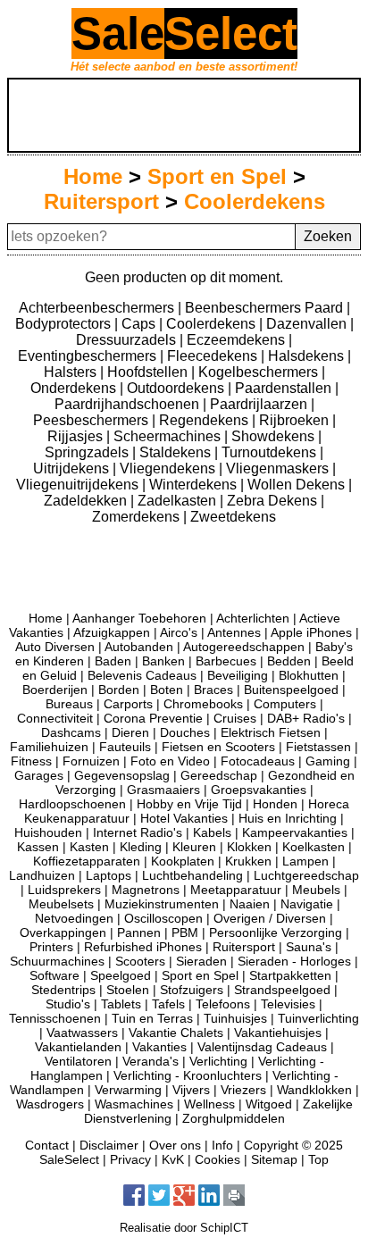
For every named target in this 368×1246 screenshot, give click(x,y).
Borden (118, 689)
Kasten (89, 847)
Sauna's (308, 947)
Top (318, 1159)
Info (222, 1145)
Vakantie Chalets (176, 1032)
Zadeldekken (87, 500)
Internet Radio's (137, 832)
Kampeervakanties (294, 832)
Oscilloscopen (163, 918)
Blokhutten (309, 675)
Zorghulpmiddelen (233, 1118)
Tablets (121, 1004)
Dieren (130, 732)
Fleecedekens (214, 356)
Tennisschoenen (55, 1018)
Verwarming (128, 1090)
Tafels (168, 1004)
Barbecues (226, 661)
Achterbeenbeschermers (98, 307)
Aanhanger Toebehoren (139, 618)
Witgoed (269, 1104)
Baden (113, 661)
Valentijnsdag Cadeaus (262, 1047)
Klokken (249, 847)
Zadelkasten (179, 500)
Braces (213, 689)
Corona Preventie (153, 718)
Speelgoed (120, 975)
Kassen (38, 847)
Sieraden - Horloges (294, 961)
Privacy (130, 1159)
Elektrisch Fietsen (271, 732)
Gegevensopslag (122, 775)
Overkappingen (63, 932)
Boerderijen (55, 689)
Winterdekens (194, 484)
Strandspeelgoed (282, 990)
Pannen (139, 932)
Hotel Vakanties (184, 818)
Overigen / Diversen (269, 918)
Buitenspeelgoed (291, 689)
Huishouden (48, 832)
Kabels (212, 832)
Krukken (248, 861)
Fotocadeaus (258, 761)
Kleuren (194, 847)
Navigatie (306, 904)
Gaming (327, 761)
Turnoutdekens (271, 452)
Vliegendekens (169, 468)
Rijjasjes (76, 436)
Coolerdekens (254, 201)
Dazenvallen (308, 323)
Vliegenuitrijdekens (79, 484)
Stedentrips (63, 990)
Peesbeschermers (92, 420)
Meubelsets (61, 904)
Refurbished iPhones (143, 947)
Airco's (178, 632)
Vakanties (159, 1047)
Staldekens (176, 452)
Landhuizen (42, 875)
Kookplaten (182, 861)
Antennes (234, 632)
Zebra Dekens (274, 500)
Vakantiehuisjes (278, 1032)
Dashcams (71, 732)
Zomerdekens (137, 516)
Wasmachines (134, 1104)
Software (54, 975)
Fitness (31, 761)
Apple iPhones (311, 632)
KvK (173, 1159)
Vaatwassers (82, 1032)
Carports (128, 704)
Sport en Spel (217, 176)
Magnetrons (146, 889)
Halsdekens (307, 356)
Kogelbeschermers (260, 372)
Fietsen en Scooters (218, 747)
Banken (163, 661)
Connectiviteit (55, 718)
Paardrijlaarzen (260, 404)
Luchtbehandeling (192, 875)
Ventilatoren (78, 1061)
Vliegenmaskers (279, 468)
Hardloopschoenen (72, 804)
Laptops (108, 875)
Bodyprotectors (64, 323)
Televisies (288, 1004)
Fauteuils (125, 747)
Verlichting (218, 1061)
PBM (184, 932)
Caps (140, 323)
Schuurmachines (57, 961)
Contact (47, 1145)
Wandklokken (314, 1090)
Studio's (68, 1004)
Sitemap (274, 1159)
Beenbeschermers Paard (266, 307)
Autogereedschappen (244, 647)
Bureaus (69, 704)
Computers (285, 704)
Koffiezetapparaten (86, 861)
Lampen (305, 861)
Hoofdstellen (149, 372)
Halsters (72, 372)
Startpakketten (290, 975)
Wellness (209, 1104)
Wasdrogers (50, 1104)
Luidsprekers (64, 889)
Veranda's (150, 1061)
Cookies (217, 1159)
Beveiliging (237, 675)
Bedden (289, 661)
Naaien (250, 904)
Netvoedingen (74, 918)
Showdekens (274, 436)
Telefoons (223, 1004)
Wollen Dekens (297, 484)
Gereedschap (218, 775)
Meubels (316, 889)
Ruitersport (101, 201)
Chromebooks (203, 704)
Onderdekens (75, 388)
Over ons (175, 1145)
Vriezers (243, 1090)
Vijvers (191, 1090)
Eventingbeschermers (89, 356)
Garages (38, 775)
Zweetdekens (233, 516)
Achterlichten (252, 618)
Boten (166, 689)
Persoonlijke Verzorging (275, 932)
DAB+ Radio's (306, 718)
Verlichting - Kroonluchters (187, 1075)
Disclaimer (108, 1145)
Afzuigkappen (111, 632)
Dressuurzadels (128, 339)
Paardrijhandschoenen (128, 404)
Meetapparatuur (235, 889)
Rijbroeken (295, 420)
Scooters (140, 961)
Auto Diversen (55, 647)
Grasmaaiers (163, 789)
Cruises (234, 718)
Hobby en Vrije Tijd (189, 804)
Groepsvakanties (258, 789)
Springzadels (88, 452)
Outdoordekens (177, 388)
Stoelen (127, 990)
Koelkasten (313, 847)
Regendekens (205, 420)
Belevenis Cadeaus (142, 675)
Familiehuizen (49, 747)
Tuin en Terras (152, 1018)
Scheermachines (168, 436)
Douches (185, 732)
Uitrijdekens (73, 468)
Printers (51, 947)
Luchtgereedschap (306, 875)
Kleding (141, 847)
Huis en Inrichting (287, 818)
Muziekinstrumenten (162, 904)
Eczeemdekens (238, 339)
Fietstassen (318, 747)
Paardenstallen (285, 388)
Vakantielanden (78, 1047)
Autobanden (139, 647)
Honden (275, 804)
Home (92, 176)
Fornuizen (91, 761)
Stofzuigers (191, 990)
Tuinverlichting (318, 1018)
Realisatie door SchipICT (184, 1227)
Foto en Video (170, 761)
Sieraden (201, 961)
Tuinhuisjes (235, 1018)
